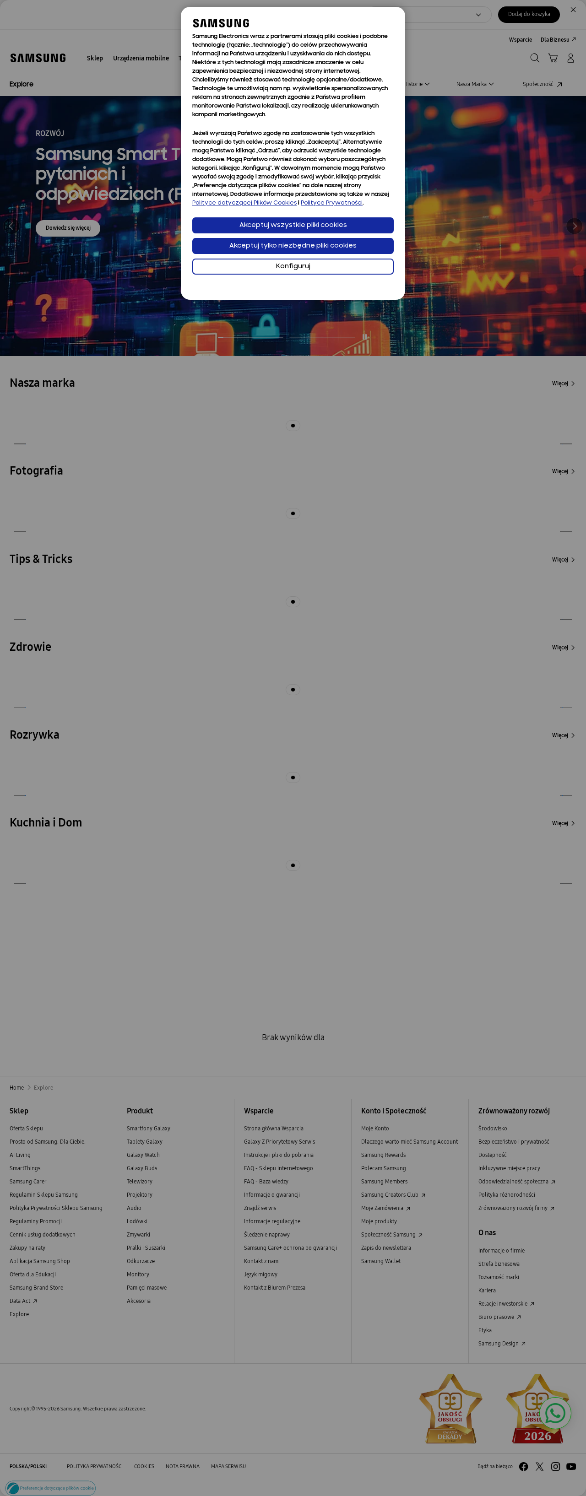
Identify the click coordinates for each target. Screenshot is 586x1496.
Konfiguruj (293, 266)
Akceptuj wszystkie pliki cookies (293, 225)
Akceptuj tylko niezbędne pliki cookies (293, 246)
